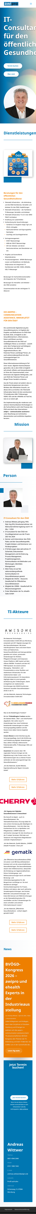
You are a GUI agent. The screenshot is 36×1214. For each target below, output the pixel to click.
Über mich (11, 74)
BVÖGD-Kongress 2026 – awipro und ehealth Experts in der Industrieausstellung (17, 987)
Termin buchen (12, 66)
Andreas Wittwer (12, 1016)
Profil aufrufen (12, 1181)
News (29, 1016)
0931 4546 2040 (13, 1158)
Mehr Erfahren (18, 779)
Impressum (8, 1209)
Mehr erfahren (24, 1109)
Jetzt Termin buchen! (19, 1097)
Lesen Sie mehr (14, 1051)
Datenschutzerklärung (22, 1209)
